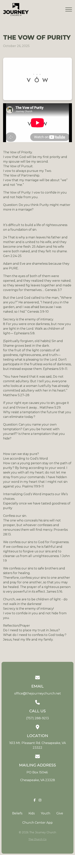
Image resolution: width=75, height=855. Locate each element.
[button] (68, 9)
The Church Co (37, 839)
